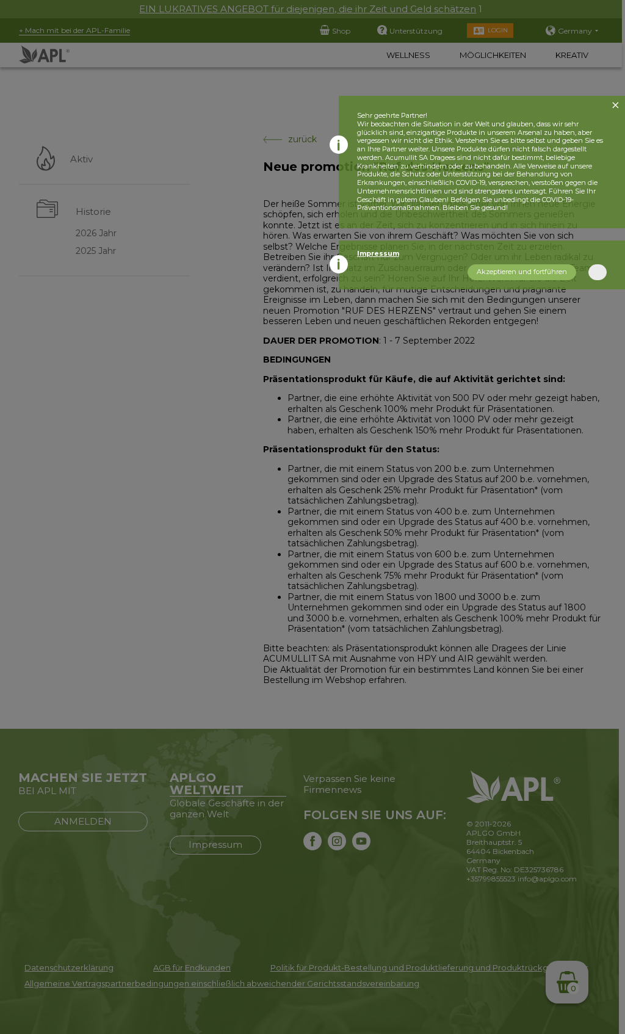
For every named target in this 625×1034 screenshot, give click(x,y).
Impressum (378, 253)
